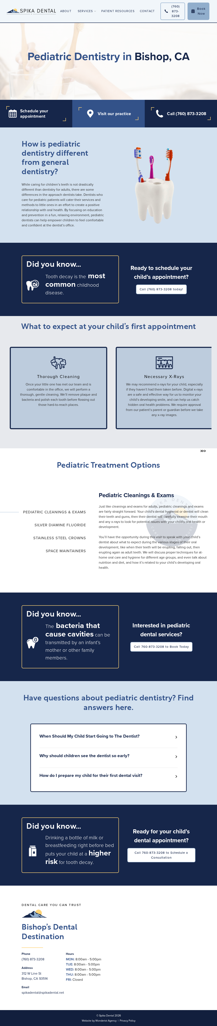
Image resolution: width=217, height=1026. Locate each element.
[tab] (43, 512)
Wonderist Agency (106, 1021)
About (65, 11)
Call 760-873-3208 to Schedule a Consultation (161, 855)
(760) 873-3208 (33, 959)
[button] (85, 11)
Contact (147, 11)
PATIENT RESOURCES (117, 11)
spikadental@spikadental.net (43, 992)
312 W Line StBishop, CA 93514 (35, 976)
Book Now (198, 11)
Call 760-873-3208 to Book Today (161, 646)
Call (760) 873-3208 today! (161, 289)
